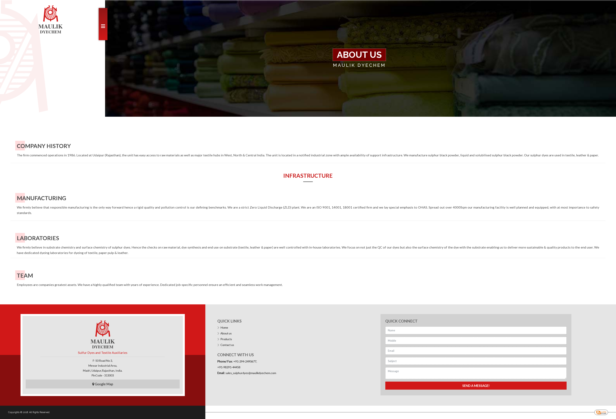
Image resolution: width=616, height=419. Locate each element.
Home (224, 327)
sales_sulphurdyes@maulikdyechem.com (251, 373)
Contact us (227, 345)
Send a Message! (476, 386)
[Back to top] (9, 406)
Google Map (103, 384)
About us (226, 333)
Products (226, 339)
